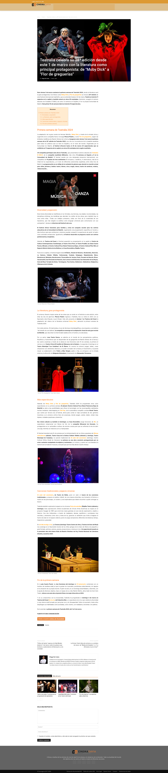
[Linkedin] (47, 86)
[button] (123, 1)
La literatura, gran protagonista (50, 117)
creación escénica (92, 141)
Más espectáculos (46, 119)
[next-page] (41, 699)
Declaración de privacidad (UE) (74, 771)
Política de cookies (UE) (89, 771)
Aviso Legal (99, 771)
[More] (59, 86)
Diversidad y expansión (48, 115)
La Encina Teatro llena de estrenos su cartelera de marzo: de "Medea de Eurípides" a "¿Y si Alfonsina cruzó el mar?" (84, 645)
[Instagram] (50, 668)
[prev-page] (38, 699)
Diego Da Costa (45, 78)
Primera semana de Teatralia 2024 (48, 112)
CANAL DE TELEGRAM (56, 619)
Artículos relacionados (44, 676)
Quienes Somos (107, 771)
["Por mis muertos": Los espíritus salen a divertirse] (88, 686)
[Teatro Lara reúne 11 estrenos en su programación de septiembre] (46, 686)
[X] (43, 86)
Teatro (43, 17)
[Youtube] (93, 762)
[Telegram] (51, 86)
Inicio (38, 17)
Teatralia (47, 625)
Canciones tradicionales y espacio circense (53, 121)
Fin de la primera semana (48, 123)
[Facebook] (39, 86)
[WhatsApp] (55, 86)
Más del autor (57, 676)
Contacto (115, 771)
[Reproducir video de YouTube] (67, 189)
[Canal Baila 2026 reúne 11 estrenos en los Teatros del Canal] (67, 686)
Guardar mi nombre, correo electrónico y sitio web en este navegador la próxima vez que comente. (67, 736)
